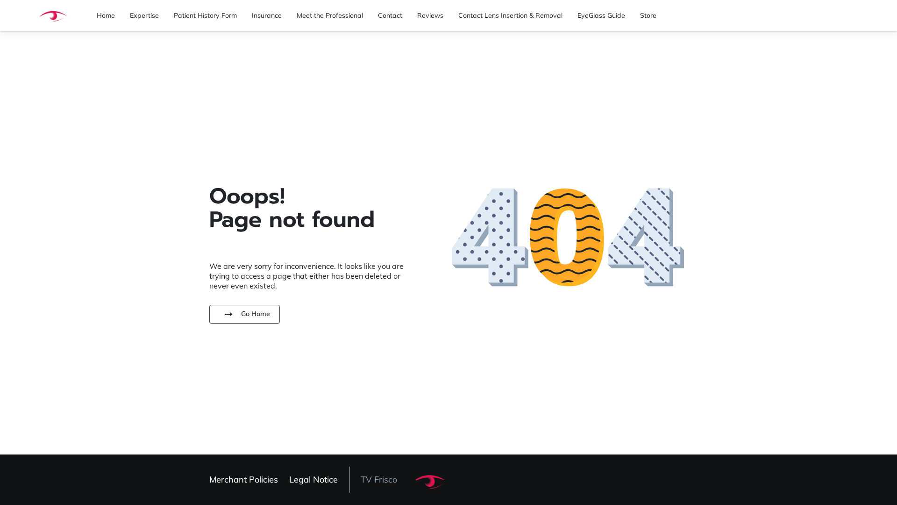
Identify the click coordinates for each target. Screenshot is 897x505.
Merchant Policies (243, 479)
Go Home (255, 314)
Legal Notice (313, 479)
